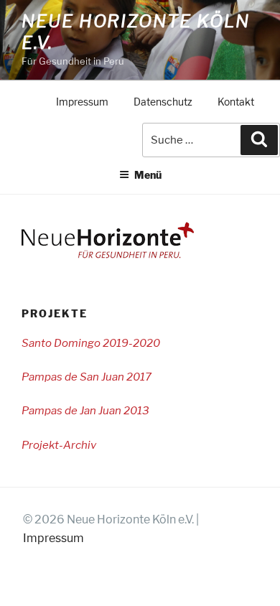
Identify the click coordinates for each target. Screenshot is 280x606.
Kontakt (236, 102)
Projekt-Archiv (59, 445)
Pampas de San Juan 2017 (86, 376)
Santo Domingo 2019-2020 (91, 343)
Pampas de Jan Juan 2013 (85, 410)
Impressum (82, 102)
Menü (148, 175)
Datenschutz (163, 102)
